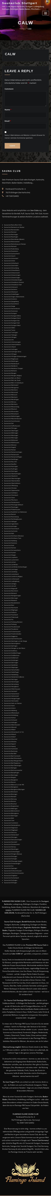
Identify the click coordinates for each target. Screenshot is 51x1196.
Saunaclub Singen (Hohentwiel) (14, 297)
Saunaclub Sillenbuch (11, 292)
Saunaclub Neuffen (10, 464)
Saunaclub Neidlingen (11, 459)
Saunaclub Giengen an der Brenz (14, 648)
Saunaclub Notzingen (11, 466)
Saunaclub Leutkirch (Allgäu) (13, 576)
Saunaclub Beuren (10, 782)
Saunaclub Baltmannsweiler (13, 770)
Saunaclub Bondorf (10, 796)
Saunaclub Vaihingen (11, 349)
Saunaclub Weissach (10, 395)
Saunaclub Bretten (10, 801)
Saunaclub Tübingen (10, 335)
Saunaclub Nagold (10, 447)
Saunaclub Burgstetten (11, 806)
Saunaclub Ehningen (10, 856)
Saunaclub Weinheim (11, 390)
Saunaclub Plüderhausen (12, 509)
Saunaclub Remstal (10, 232)
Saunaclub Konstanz (10, 543)
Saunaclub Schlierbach (11, 263)
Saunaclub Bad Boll (10, 753)
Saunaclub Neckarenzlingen (13, 452)
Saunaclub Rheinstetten (12, 241)
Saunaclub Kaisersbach (11, 529)
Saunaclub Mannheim (11, 591)
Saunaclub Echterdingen (12, 852)
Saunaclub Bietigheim (11, 787)
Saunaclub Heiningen (11, 679)
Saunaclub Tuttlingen (11, 332)
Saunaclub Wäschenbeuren (13, 418)
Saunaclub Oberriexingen (12, 478)
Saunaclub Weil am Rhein (12, 378)
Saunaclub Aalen (9, 706)
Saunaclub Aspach (10, 744)
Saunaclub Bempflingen (11, 773)
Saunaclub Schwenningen (12, 275)
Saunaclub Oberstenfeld (12, 481)
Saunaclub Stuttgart (19, 3)
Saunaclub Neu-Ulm (10, 462)
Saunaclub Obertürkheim (12, 483)
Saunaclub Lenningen (11, 569)
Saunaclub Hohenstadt (11, 696)
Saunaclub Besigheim (11, 780)
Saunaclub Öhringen (10, 428)
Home (22, 28)
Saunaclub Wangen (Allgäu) (12, 375)
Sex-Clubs (34, 210)
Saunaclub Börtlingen (11, 816)
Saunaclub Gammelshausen (13, 639)
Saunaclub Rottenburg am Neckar (15, 244)
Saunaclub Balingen (10, 768)
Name (8, 109)
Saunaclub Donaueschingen (13, 839)
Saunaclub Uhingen (10, 337)
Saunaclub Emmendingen (12, 863)
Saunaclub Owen (9, 497)
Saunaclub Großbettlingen (12, 653)
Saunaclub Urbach (10, 347)
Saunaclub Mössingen (11, 435)
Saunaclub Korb (9, 545)
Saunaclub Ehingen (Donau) (13, 854)
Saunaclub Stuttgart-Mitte (12, 316)
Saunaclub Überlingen (11, 431)
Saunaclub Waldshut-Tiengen (13, 368)
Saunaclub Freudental (11, 629)
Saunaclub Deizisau (10, 832)
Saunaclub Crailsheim (11, 823)
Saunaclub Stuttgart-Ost (12, 320)
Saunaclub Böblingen (11, 808)
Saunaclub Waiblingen (11, 361)
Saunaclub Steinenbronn (12, 308)
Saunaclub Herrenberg (11, 684)
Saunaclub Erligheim (10, 875)
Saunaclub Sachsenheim (12, 254)
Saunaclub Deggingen (11, 830)
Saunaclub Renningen (11, 234)
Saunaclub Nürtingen (11, 471)
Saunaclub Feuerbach (11, 615)
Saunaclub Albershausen (12, 725)
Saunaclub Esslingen (10, 880)
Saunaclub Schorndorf (11, 265)
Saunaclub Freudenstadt (12, 627)
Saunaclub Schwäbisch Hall (13, 285)
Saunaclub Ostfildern (11, 493)
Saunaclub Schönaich (11, 287)
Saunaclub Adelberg (10, 710)
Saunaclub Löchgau (10, 584)
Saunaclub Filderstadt (11, 617)
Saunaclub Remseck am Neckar (14, 227)
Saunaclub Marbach (10, 593)
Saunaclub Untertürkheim (12, 344)
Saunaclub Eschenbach (11, 878)
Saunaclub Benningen (11, 775)
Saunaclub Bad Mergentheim (13, 761)
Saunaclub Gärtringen (11, 662)
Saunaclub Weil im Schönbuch (13, 383)
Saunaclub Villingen (10, 354)
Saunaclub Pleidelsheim (12, 502)
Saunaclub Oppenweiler (12, 490)
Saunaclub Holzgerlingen (12, 698)
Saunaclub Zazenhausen (12, 421)
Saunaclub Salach (9, 256)
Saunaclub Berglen (10, 777)
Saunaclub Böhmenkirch (12, 811)
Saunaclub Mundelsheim (12, 603)
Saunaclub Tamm (9, 330)
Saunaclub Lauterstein (11, 560)
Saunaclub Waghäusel (11, 359)
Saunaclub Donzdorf (10, 842)
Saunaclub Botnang (10, 799)
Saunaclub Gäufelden (11, 665)
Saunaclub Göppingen (11, 667)
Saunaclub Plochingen (11, 507)
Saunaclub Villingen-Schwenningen (15, 356)
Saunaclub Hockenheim (11, 694)
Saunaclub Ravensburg (11, 517)
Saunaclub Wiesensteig (11, 407)
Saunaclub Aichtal (10, 718)
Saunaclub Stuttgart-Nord (12, 318)
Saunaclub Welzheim (11, 397)
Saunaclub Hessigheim (11, 686)
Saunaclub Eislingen (10, 859)
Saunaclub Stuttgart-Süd (12, 323)
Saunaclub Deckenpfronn (12, 825)
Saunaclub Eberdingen (11, 849)
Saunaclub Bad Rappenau (12, 763)
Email (8, 121)
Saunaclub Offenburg (11, 485)
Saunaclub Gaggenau (11, 636)
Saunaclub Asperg (10, 746)
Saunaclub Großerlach (11, 658)
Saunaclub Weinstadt (11, 392)
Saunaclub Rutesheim (11, 251)
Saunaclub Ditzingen (10, 837)
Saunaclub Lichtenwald (11, 579)
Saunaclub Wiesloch (10, 409)
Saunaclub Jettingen (10, 526)
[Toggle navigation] (45, 13)
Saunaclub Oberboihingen (12, 474)
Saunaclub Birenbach (11, 792)
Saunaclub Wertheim (11, 404)
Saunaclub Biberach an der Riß (14, 785)
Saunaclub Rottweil (10, 246)
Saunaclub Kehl (9, 533)
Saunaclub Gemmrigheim (12, 643)
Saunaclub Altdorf (10, 737)
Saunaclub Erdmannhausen (13, 871)
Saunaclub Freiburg (10, 624)
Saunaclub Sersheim (10, 289)
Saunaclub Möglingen (11, 610)
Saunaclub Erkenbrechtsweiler (14, 873)
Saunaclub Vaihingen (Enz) (12, 352)
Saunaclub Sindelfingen (11, 294)
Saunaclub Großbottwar (11, 655)
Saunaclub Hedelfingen (11, 672)
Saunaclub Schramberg (11, 268)
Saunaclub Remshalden (11, 230)
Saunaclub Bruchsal (10, 804)
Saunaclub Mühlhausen (11, 442)
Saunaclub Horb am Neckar (13, 703)
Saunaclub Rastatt (10, 514)
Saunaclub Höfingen (10, 521)
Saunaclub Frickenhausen (12, 631)
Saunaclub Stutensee (11, 311)
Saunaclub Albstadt (10, 727)
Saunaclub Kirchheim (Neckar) (14, 536)
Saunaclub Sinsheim (10, 299)
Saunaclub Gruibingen (11, 660)
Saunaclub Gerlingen (10, 646)
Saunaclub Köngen (10, 555)
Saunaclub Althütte (10, 741)
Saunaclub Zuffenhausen (12, 426)
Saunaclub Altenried (10, 739)
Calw (29, 28)
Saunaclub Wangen (10, 373)
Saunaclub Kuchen (10, 552)
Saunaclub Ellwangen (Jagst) (13, 861)
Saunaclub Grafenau (10, 651)
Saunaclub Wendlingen (11, 399)
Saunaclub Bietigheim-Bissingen (14, 789)
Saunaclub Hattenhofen (11, 670)
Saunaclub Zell (9, 423)
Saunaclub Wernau (10, 402)
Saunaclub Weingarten (11, 387)
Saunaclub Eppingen (10, 868)
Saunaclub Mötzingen (11, 438)
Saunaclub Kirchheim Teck (12, 538)
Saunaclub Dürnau (10, 847)
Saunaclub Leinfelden (11, 564)
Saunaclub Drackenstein (12, 844)
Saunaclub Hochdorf (10, 691)
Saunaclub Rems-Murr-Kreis (13, 225)
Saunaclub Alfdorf (9, 729)
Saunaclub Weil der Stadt (12, 380)
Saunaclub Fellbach (10, 612)
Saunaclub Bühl (9, 818)
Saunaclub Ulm (9, 340)
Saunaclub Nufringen (11, 469)
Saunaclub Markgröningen (12, 595)
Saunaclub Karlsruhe (10, 531)
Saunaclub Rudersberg (11, 249)
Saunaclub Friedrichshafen (12, 634)
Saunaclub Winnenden (11, 411)
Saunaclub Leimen (10, 562)
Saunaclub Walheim (10, 371)
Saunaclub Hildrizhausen (12, 689)
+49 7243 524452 (12, 196)
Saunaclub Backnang (10, 751)
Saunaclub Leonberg (10, 572)
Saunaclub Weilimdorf (11, 385)
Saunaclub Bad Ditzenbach (12, 758)
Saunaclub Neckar (10, 450)
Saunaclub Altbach (10, 734)
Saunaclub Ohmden (10, 488)
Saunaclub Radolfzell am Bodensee (15, 512)
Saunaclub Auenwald (11, 749)
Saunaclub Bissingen (10, 794)
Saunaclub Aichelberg (11, 715)
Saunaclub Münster (10, 445)
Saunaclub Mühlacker (11, 440)
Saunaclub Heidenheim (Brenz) (14, 677)
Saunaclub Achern (10, 708)
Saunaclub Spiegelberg (11, 301)
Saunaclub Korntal (10, 548)
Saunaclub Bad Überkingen (12, 765)
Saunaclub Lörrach (10, 586)
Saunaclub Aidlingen (10, 722)
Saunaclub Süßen (9, 328)
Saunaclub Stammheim (11, 304)
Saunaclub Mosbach (10, 600)
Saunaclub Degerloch (11, 828)
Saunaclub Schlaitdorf (11, 258)
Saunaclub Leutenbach (11, 574)
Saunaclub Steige (9, 306)
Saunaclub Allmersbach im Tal (14, 732)
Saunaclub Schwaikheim (12, 270)
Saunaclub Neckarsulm (11, 454)
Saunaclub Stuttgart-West (12, 325)
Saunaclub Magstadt (10, 588)
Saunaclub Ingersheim (11, 524)
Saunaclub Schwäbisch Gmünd (14, 282)
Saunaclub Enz (8, 866)
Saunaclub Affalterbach (11, 713)
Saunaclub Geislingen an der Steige (15, 641)
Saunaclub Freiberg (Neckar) (13, 622)
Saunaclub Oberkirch (11, 476)
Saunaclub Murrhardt (11, 608)
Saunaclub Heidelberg (11, 675)
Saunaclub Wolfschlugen (12, 416)
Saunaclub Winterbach (11, 414)
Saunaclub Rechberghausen (13, 519)
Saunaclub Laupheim (11, 557)
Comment (9, 89)
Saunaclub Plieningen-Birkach (13, 505)
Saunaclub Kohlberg (10, 541)
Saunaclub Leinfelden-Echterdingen (15, 567)
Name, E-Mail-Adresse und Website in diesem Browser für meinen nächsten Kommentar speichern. (25, 136)
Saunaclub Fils (8, 619)
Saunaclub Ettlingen (10, 883)
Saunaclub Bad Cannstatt (12, 756)
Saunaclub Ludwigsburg (11, 581)
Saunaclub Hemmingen (11, 682)
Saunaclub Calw (9, 820)
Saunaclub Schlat (9, 261)
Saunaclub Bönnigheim (11, 813)
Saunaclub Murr (9, 605)
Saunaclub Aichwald (10, 720)
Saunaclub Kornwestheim (12, 550)
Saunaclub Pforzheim (11, 500)
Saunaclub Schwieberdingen (13, 280)
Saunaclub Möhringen (11, 433)
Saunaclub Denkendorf (11, 835)
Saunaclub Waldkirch (11, 366)
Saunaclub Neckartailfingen (13, 457)
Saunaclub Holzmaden (11, 701)
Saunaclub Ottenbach (11, 495)
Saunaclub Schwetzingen (12, 277)
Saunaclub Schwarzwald (12, 273)
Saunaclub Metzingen (11, 598)
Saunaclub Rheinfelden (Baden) (14, 239)
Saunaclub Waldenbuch (11, 364)
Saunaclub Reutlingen (11, 237)
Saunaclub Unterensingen (12, 342)
